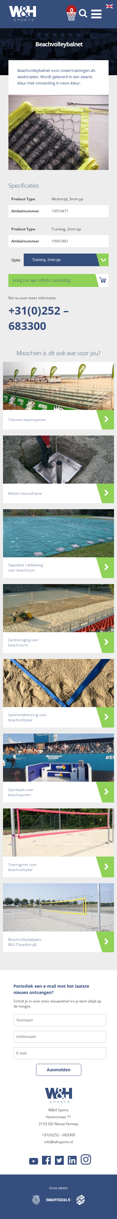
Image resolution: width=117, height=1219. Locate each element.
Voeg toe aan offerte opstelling (41, 280)
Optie (15, 260)
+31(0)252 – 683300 (38, 318)
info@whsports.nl (58, 1141)
